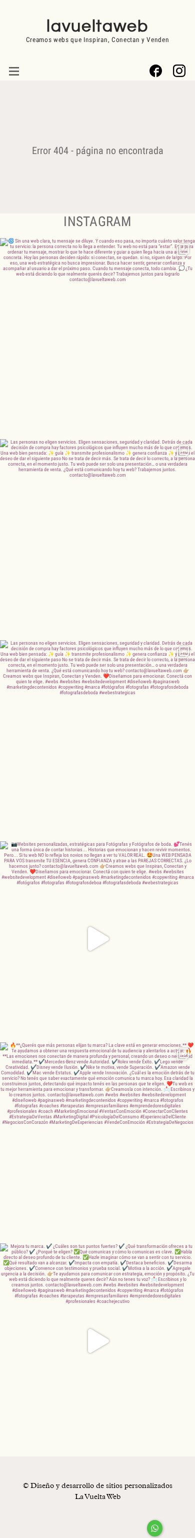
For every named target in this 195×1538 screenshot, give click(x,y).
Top (186, 1529)
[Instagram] (179, 71)
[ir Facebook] (156, 71)
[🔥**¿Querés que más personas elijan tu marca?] (97, 1139)
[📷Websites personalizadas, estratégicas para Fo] (97, 938)
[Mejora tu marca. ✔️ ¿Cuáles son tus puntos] (97, 1340)
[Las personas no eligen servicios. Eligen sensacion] (97, 536)
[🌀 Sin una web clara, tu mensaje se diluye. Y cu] (97, 335)
